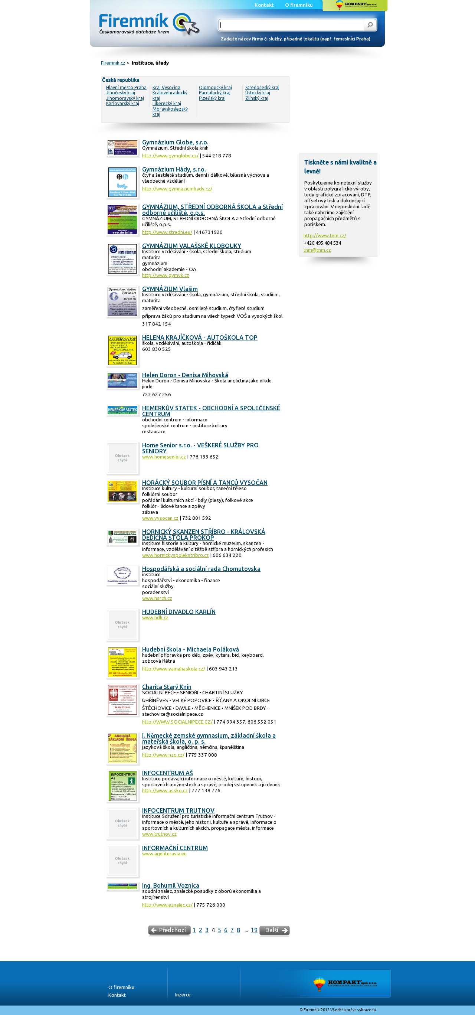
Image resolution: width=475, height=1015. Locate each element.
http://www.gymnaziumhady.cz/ (177, 189)
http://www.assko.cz (165, 790)
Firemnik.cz (113, 63)
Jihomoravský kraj (125, 98)
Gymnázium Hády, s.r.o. (174, 169)
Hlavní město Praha (126, 87)
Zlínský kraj (256, 98)
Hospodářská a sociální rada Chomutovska (201, 568)
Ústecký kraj (257, 92)
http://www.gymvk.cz (165, 275)
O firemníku (121, 987)
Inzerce (183, 995)
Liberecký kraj (167, 103)
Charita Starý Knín (166, 686)
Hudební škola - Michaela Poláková (190, 649)
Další (271, 930)
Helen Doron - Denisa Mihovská (185, 375)
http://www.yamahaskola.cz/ (173, 669)
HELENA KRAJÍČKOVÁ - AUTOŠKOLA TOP (200, 337)
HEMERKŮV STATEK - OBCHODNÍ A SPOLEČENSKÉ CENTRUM (211, 411)
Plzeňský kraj (212, 98)
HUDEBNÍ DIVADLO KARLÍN (179, 611)
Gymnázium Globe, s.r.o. (175, 142)
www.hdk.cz (155, 617)
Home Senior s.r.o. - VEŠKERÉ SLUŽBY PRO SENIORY (200, 448)
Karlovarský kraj (122, 103)
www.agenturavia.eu (164, 853)
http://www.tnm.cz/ (325, 235)
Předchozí (172, 930)
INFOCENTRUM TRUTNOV (178, 810)
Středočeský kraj (262, 87)
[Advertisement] (338, 113)
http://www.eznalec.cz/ (167, 905)
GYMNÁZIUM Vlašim (170, 288)
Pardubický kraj (214, 92)
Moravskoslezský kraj (170, 112)
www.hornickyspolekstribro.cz (175, 555)
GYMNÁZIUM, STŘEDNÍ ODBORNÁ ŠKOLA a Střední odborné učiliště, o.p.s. (212, 209)
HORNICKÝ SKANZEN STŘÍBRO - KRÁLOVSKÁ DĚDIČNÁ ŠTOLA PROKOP (203, 534)
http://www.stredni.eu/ (167, 232)
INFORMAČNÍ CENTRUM (175, 848)
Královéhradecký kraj (170, 95)
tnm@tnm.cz (317, 249)
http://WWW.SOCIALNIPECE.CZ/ (177, 722)
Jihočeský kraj (120, 92)
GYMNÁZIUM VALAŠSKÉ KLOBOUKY (191, 245)
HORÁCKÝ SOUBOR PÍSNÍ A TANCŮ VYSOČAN (205, 482)
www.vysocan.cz (160, 518)
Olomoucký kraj (215, 87)
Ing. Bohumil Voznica (170, 885)
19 (254, 930)
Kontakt (117, 995)
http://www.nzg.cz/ (163, 755)
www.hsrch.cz (157, 598)
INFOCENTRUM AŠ (167, 773)
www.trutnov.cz (159, 834)
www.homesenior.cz (164, 457)
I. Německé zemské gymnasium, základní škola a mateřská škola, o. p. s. (209, 738)
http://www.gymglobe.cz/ (170, 156)
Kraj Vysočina (166, 87)
